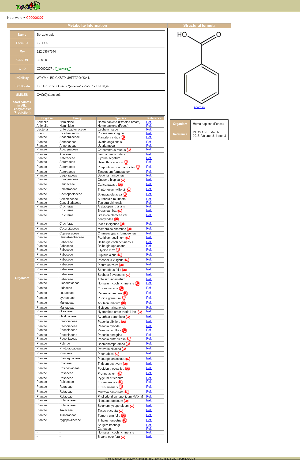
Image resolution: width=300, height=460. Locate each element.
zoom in (199, 107)
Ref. (149, 122)
